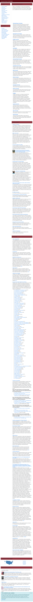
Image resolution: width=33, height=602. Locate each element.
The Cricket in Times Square (18, 304)
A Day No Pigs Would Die (18, 306)
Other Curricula (15, 110)
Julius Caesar (16, 328)
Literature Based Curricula (4, 13)
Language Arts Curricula (17, 65)
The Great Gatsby (17, 314)
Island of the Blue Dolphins (18, 324)
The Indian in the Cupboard (18, 321)
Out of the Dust (16, 347)
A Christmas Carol (17, 301)
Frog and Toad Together (18, 312)
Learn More (3, 599)
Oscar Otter (16, 346)
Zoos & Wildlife (4, 33)
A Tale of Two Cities (17, 368)
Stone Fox (16, 365)
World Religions (4, 37)
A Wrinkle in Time (17, 377)
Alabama (24, 564)
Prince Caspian (16, 351)
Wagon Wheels (16, 373)
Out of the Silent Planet (18, 348)
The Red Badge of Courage (18, 352)
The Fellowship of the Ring (18, 310)
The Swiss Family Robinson (18, 367)
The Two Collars (17, 371)
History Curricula (16, 77)
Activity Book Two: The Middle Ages (20, 401)
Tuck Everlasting (17, 370)
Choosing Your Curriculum (17, 33)
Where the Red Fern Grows (18, 374)
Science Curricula (16, 88)
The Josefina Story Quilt (18, 327)
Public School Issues (5, 30)
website (25, 536)
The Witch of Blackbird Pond (19, 376)
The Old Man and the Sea (18, 345)
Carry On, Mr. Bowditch (18, 299)
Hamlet (15, 315)
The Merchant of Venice (18, 339)
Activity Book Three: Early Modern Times (21, 410)
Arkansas (24, 562)
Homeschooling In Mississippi (7, 1)
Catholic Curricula (4, 20)
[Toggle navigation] (31, 1)
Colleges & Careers (5, 35)
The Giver (15, 313)
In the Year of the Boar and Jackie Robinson (21, 322)
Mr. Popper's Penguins (17, 342)
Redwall (15, 353)
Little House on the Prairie (18, 332)
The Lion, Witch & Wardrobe (18, 330)
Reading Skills (4, 32)
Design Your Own (16, 39)
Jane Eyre (15, 325)
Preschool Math (4, 36)
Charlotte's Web (16, 300)
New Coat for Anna (17, 343)
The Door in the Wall (17, 307)
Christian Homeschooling (4, 29)
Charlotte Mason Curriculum (17, 23)
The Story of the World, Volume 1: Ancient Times (22, 392)
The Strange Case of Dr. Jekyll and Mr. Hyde (21, 366)
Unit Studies (15, 48)
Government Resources (5, 34)
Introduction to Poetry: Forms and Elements (21, 323)
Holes (15, 320)
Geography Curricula (16, 84)
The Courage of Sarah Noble (19, 303)
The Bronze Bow (17, 298)
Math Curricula (15, 70)
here (21, 266)
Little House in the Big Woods (19, 331)
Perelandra (16, 350)
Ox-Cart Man (16, 349)
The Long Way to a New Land (19, 333)
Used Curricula (15, 114)
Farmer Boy (16, 309)
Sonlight (14, 93)
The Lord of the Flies (17, 335)
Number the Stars (17, 344)
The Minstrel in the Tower (18, 340)
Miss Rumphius (16, 341)
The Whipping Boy (17, 375)
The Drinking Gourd (17, 308)
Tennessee (24, 563)
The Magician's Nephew (18, 337)
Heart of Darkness (17, 316)
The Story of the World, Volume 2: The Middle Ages (22, 400)
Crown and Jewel (17, 305)
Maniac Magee (16, 338)
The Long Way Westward (18, 334)
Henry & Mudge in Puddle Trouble (19, 317)
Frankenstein (16, 311)
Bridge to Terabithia (17, 297)
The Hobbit (16, 319)
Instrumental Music (5, 31)
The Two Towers (17, 372)
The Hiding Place (17, 318)
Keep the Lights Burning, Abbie (19, 329)
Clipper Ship (16, 302)
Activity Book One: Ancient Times (19, 393)
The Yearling (16, 378)
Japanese (3, 38)
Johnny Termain (16, 326)
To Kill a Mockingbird (17, 369)
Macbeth (15, 336)
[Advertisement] (22, 16)
